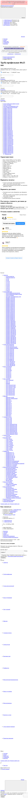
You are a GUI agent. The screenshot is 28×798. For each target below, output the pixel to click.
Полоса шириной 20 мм (11, 424)
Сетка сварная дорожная (9, 500)
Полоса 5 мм (9, 420)
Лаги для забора (9, 483)
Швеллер (5, 396)
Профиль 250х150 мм (11, 343)
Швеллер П (8, 414)
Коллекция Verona (10, 490)
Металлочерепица (7, 486)
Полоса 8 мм (9, 423)
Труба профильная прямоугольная (14, 294)
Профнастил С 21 (10, 454)
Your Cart (5, 765)
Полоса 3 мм (9, 418)
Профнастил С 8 (10, 452)
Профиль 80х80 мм (10, 318)
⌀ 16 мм (8, 285)
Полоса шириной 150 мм (12, 434)
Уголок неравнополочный (12, 348)
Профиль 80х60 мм (10, 317)
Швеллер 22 (9, 409)
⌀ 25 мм (8, 289)
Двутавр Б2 (8, 369)
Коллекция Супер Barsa (11, 489)
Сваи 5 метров (9, 443)
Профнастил (6, 451)
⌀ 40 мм (8, 290)
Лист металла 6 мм (10, 393)
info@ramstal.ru (6, 25)
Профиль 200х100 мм (11, 339)
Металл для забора (7, 481)
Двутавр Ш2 (9, 370)
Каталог (23, 17)
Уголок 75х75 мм (10, 358)
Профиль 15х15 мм (10, 299)
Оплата (5, 533)
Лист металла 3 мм (10, 389)
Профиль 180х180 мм (11, 338)
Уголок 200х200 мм (10, 365)
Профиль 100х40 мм (10, 321)
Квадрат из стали (7, 499)
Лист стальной (6, 378)
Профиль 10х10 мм (10, 297)
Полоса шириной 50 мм (11, 429)
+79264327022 (6, 22)
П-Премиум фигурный (11, 474)
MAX (10, 2)
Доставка (5, 532)
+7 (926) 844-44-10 (7, 20)
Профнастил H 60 (10, 459)
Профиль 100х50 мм (10, 322)
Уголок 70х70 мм (10, 356)
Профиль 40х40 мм (10, 309)
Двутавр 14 (8, 374)
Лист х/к (8, 382)
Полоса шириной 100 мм (12, 432)
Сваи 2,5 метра (9, 450)
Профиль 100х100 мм (11, 326)
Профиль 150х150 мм (11, 334)
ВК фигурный (9, 480)
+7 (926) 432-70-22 (7, 21)
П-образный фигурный (11, 472)
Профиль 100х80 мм (10, 324)
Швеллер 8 (8, 402)
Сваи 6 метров (9, 446)
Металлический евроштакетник (10, 467)
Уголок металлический (8, 344)
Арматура (5, 275)
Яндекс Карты (8, 514)
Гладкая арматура (10, 276)
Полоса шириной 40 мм (11, 428)
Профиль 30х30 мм (10, 305)
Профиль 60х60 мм (10, 315)
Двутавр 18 (8, 375)
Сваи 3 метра (9, 439)
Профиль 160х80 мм (10, 336)
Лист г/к (8, 381)
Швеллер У (8, 415)
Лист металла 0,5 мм (10, 385)
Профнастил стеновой (11, 466)
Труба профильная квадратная (13, 293)
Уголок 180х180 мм (10, 364)
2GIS (14, 514)
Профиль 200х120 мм (11, 340)
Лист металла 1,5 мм (10, 387)
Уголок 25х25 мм (10, 349)
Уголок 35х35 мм (10, 351)
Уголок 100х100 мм (10, 361)
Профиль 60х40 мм (10, 313)
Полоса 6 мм (9, 421)
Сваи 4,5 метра (9, 442)
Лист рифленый (9, 380)
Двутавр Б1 (8, 367)
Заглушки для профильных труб (13, 296)
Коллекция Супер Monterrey (12, 496)
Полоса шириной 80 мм (11, 431)
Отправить (3, 557)
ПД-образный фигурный (11, 477)
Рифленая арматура (10, 277)
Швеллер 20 (9, 408)
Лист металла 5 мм (10, 392)
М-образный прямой (10, 468)
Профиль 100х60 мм (10, 323)
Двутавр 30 (8, 376)
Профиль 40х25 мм (10, 307)
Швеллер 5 (8, 399)
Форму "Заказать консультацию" (19, 2)
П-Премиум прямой (10, 473)
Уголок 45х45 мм (10, 354)
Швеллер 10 (9, 403)
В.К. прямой (9, 479)
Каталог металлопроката (9, 536)
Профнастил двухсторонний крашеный (15, 463)
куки (5, 794)
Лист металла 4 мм (10, 391)
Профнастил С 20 (10, 453)
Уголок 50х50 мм (10, 355)
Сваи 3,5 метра (9, 440)
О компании (6, 757)
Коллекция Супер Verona (12, 491)
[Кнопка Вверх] (15, 785)
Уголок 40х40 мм (10, 353)
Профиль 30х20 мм (10, 304)
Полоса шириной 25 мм (11, 425)
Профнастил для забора (11, 484)
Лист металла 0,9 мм (10, 386)
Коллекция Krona (10, 493)
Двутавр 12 (8, 372)
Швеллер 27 (9, 412)
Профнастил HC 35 (10, 456)
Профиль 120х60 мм (10, 327)
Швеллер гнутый (10, 397)
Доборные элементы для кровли (13, 497)
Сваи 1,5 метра (9, 447)
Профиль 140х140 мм (11, 332)
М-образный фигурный (11, 469)
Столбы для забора (10, 485)
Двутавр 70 (8, 377)
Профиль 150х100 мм (11, 333)
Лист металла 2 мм (10, 388)
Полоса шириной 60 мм (11, 430)
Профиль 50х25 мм (10, 310)
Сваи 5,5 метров (10, 445)
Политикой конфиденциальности (15, 556)
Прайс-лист (6, 534)
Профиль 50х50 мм (10, 311)
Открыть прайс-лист (14, 503)
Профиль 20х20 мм (10, 301)
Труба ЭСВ (8, 436)
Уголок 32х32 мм (10, 350)
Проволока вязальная (8, 501)
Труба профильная (7, 291)
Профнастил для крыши (11, 464)
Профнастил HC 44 (10, 457)
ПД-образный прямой (11, 475)
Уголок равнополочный (11, 347)
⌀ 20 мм (8, 288)
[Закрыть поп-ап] (1, 559)
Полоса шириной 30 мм (11, 426)
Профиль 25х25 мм (10, 302)
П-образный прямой (10, 470)
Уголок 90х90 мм (10, 360)
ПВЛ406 (8, 383)
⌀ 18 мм (8, 286)
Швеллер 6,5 (9, 401)
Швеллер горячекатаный (11, 398)
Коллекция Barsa (10, 488)
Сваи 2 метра (9, 448)
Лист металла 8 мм (10, 394)
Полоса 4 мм (9, 419)
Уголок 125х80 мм (10, 362)
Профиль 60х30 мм (10, 312)
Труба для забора (10, 295)
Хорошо (2, 796)
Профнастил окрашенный (12, 462)
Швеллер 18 (9, 407)
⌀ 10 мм (8, 281)
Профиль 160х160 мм (11, 337)
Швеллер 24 (9, 410)
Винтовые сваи (6, 437)
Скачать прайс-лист (5, 503)
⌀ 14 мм (8, 284)
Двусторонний (9, 478)
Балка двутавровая (7, 366)
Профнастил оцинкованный (12, 461)
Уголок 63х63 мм (10, 345)
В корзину (3, 79)
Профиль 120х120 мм (11, 329)
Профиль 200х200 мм (11, 342)
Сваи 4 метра (9, 441)
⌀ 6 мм (7, 278)
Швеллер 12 (9, 404)
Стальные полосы (7, 416)
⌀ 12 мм (8, 282)
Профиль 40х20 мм (10, 306)
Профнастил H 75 (10, 458)
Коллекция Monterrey (11, 495)
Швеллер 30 (9, 413)
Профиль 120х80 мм (10, 328)
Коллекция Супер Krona (11, 494)
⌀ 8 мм (7, 280)
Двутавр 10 (8, 371)
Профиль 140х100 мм (11, 331)
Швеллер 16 (9, 405)
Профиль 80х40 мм (10, 316)
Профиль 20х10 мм (10, 300)
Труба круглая (6, 435)
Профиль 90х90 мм (10, 320)
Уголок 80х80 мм (10, 359)
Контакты (5, 531)
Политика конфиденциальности (10, 537)
